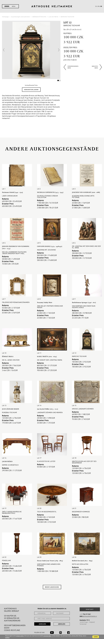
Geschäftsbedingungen (14, 625)
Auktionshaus (10, 608)
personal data (47, 636)
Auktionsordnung (12, 620)
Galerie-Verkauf (11, 611)
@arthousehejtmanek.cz (88, 616)
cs (96, 6)
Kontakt (90, 609)
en (98, 6)
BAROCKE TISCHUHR (67, 17)
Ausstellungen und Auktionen (20, 17)
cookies (7, 637)
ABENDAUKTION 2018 (39, 17)
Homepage (5, 17)
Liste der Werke (53, 17)
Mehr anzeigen (52, 587)
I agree (95, 637)
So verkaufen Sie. (12, 618)
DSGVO (6, 628)
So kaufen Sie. (10, 615)
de (101, 6)
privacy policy (20, 636)
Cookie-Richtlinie (12, 630)
